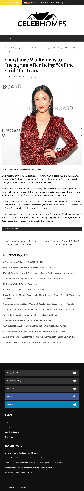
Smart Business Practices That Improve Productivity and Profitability (34, 342)
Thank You (9, 437)
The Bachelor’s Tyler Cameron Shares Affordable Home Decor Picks (33, 278)
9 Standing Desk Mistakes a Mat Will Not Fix (43, 2)
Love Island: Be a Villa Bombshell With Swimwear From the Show (62, 243)
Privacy (10, 389)
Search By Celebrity (12, 432)
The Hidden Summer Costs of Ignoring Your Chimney (27, 320)
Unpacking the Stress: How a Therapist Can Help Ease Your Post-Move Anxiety (38, 304)
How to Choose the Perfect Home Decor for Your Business (29, 267)
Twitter (10, 404)
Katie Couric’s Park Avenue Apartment (20, 284)
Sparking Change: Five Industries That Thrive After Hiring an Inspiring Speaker (38, 309)
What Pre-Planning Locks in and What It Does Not (25, 289)
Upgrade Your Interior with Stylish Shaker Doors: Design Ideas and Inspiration (38, 273)
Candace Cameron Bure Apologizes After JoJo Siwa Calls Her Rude (20, 243)
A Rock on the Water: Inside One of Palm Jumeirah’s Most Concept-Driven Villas (39, 337)
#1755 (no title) (13, 373)
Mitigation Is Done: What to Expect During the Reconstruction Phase (34, 331)
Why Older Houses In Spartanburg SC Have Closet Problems (30, 315)
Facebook (11, 397)
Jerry (34, 77)
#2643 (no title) (14, 381)
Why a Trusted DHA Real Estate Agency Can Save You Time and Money (34, 326)
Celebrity (14, 229)
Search (7, 427)
